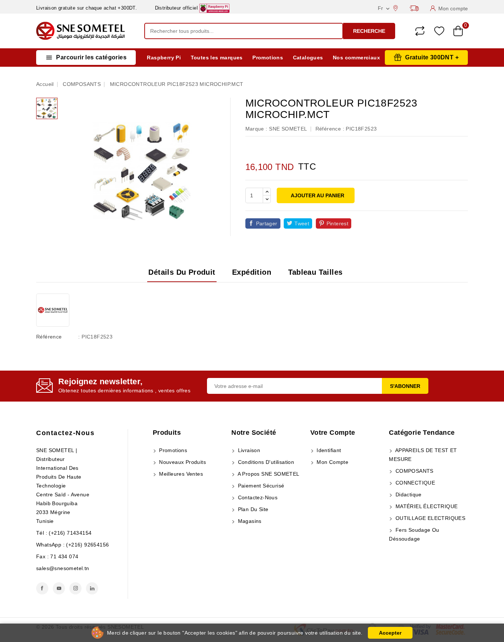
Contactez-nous (65, 433)
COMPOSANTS (413, 471)
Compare (420, 31)
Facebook (42, 588)
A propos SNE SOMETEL (267, 474)
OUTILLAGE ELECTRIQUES (429, 518)
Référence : (329, 129)
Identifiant (328, 450)
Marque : (256, 129)
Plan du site (252, 509)
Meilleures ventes (180, 474)
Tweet (301, 223)
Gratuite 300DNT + (432, 57)
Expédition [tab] (251, 272)
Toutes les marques (217, 57)
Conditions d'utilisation (265, 462)
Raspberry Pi (164, 57)
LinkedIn (92, 588)
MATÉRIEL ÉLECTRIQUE (426, 506)
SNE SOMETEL (288, 129)
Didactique (407, 494)
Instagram (75, 588)
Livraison (248, 450)
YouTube (59, 588)
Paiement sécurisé (260, 486)
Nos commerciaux (356, 57)
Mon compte (331, 462)
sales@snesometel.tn (62, 568)
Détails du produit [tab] (181, 272)
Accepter (390, 633)
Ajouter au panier (317, 195)
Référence (49, 337)
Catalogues (308, 57)
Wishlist (439, 31)
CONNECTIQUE (414, 483)
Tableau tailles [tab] (315, 272)
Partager (266, 223)
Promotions (267, 57)
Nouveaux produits (182, 462)
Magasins (249, 521)
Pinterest (338, 223)
